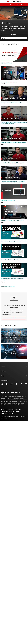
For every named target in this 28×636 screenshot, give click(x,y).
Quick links (3, 370)
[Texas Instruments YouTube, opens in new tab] (26, 384)
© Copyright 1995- (6, 416)
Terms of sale (4, 411)
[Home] (14, 2)
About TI (3, 366)
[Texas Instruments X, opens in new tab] (11, 384)
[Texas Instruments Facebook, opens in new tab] (7, 384)
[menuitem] (10, 4)
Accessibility (3, 409)
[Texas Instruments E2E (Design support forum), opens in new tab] (21, 384)
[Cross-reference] (14, 4)
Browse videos (14, 318)
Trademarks (17, 411)
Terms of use (11, 411)
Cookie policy (10, 409)
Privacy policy (18, 409)
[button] (2, 4)
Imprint (11, 413)
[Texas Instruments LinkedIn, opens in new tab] (16, 384)
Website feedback (4, 413)
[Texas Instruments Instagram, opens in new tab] (2, 384)
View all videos (14, 34)
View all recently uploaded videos (8, 286)
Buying (2, 375)
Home (2, 8)
